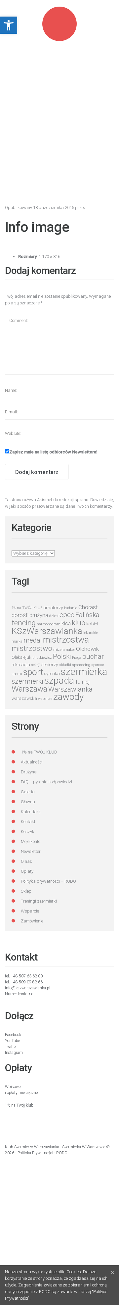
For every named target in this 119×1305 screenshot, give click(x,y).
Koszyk (27, 831)
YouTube (12, 1040)
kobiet (92, 623)
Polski (62, 656)
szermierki (27, 681)
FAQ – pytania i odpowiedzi (46, 781)
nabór (70, 650)
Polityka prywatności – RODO (48, 881)
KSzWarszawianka (47, 631)
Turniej (82, 682)
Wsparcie (30, 911)
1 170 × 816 (49, 256)
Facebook (13, 1034)
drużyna (38, 615)
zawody (68, 696)
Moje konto (30, 841)
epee (67, 615)
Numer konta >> (19, 994)
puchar (93, 656)
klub (78, 622)
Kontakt (28, 821)
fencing (24, 622)
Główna (28, 801)
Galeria (28, 791)
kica (66, 623)
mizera (59, 650)
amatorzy (53, 607)
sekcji (35, 665)
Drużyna (29, 771)
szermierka (84, 671)
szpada (59, 680)
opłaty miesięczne (22, 1092)
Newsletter (31, 851)
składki (65, 665)
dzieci (54, 616)
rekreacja (21, 664)
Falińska (87, 615)
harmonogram (48, 624)
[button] (8, 25)
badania (70, 608)
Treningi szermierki (39, 901)
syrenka (52, 673)
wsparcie (45, 699)
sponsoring (81, 665)
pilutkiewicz (42, 657)
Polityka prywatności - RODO (42, 1153)
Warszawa (29, 689)
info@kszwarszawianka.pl (27, 988)
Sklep (26, 891)
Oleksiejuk (21, 657)
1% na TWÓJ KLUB (27, 608)
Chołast (88, 607)
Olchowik (87, 649)
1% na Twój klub (19, 1105)
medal (32, 640)
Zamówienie (32, 920)
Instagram (14, 1052)
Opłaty (27, 871)
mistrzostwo (32, 648)
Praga (76, 657)
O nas (26, 861)
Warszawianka (70, 689)
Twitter (11, 1046)
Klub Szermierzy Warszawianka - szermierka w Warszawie (55, 1147)
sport (33, 672)
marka (17, 641)
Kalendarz (31, 811)
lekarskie (90, 633)
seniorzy (49, 664)
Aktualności (32, 761)
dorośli (20, 615)
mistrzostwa (66, 640)
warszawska (24, 698)
